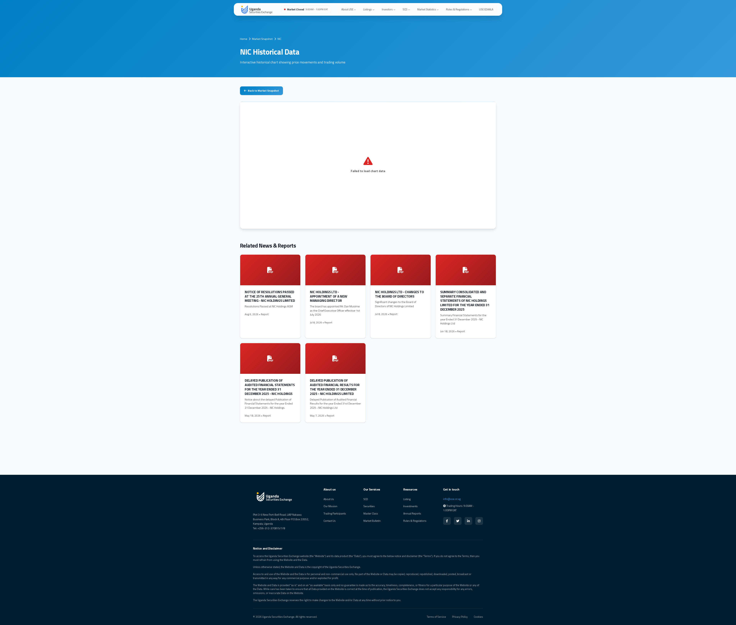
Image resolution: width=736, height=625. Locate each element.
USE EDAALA (486, 9)
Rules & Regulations (457, 9)
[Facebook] (447, 521)
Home (243, 39)
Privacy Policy (460, 617)
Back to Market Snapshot (263, 91)
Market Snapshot (262, 39)
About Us (329, 499)
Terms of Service (436, 617)
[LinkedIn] (468, 521)
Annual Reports (412, 513)
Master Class (370, 513)
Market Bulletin (372, 521)
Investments (410, 506)
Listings (367, 9)
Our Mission (330, 506)
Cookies (478, 617)
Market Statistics (426, 9)
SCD (405, 9)
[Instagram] (479, 521)
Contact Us (330, 521)
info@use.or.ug (452, 499)
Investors (387, 9)
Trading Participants (335, 513)
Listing (407, 499)
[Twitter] (458, 521)
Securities (369, 506)
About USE (347, 9)
